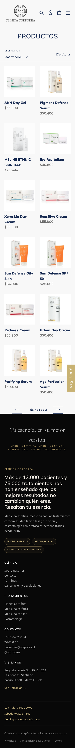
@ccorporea (12, 652)
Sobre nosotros (14, 570)
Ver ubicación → (15, 688)
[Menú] (68, 12)
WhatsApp (11, 642)
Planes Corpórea (15, 604)
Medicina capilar (15, 614)
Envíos (58, 741)
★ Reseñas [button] (71, 378)
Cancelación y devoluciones (22, 585)
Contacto (10, 575)
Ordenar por (12, 50)
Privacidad (10, 741)
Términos (10, 580)
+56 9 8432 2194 (15, 637)
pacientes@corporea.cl (19, 647)
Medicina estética (16, 609)
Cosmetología (13, 619)
